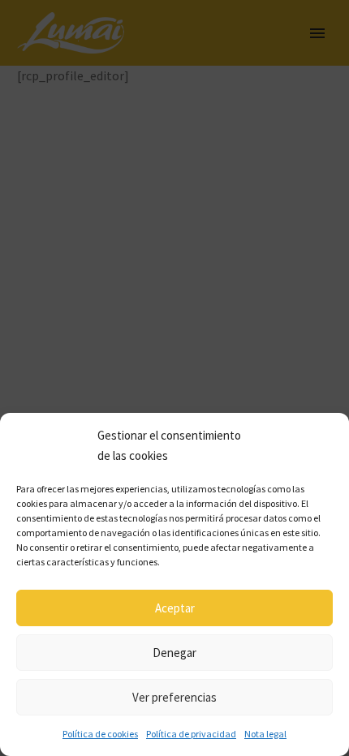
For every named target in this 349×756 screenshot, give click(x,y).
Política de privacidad (191, 734)
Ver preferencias (174, 697)
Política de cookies (100, 734)
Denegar (174, 652)
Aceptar (175, 608)
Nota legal (265, 734)
